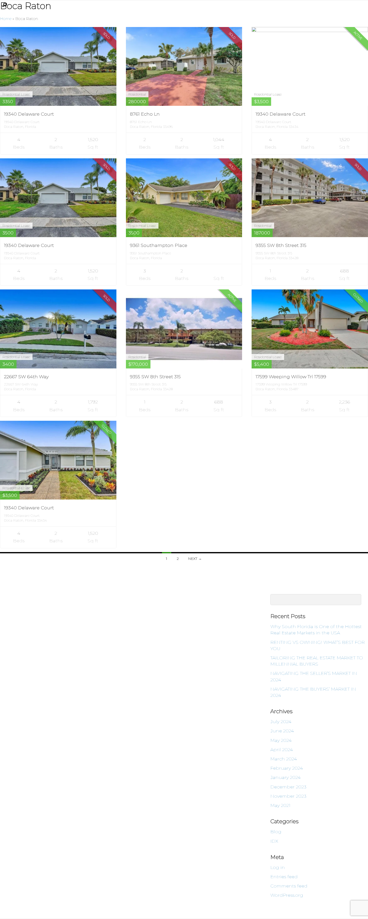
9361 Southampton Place (158, 245)
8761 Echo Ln (145, 114)
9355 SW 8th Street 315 (281, 245)
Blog (275, 831)
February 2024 (286, 768)
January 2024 (285, 777)
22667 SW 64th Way (26, 376)
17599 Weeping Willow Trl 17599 (291, 376)
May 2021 (280, 805)
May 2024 (281, 740)
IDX (274, 841)
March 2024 (283, 759)
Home (6, 18)
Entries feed (284, 876)
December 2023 (288, 787)
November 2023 (288, 796)
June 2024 (282, 731)
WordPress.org (286, 895)
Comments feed (288, 886)
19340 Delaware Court (29, 114)
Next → (195, 558)
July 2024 (280, 721)
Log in (277, 867)
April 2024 (281, 749)
